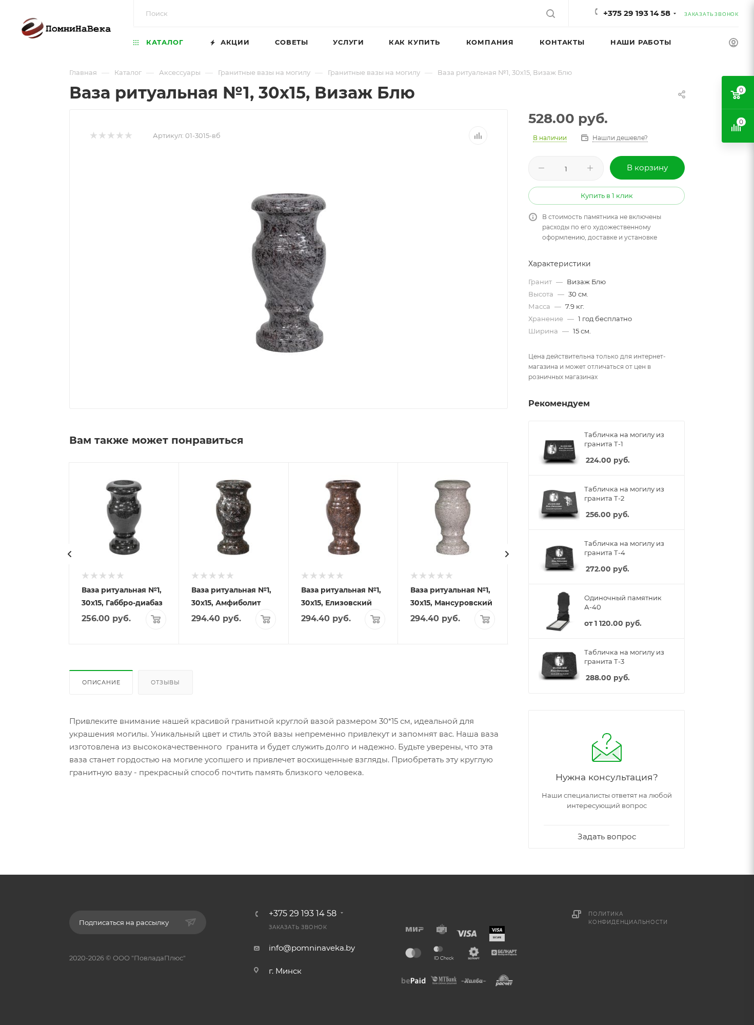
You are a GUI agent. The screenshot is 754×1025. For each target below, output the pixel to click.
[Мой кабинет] (733, 43)
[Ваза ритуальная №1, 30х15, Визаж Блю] (288, 272)
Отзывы (165, 682)
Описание (101, 682)
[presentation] (69, 554)
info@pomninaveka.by (312, 948)
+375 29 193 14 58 (636, 13)
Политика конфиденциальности (627, 918)
